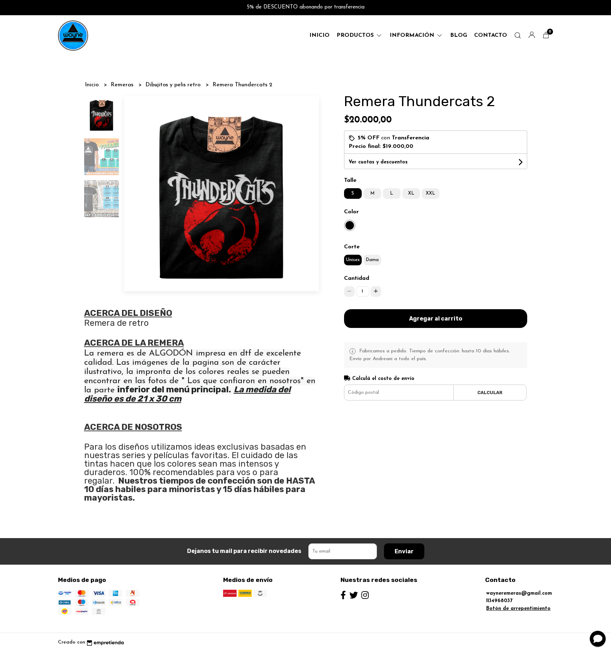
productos (356, 35)
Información (413, 35)
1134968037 (499, 601)
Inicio (319, 35)
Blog (458, 35)
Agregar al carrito (435, 318)
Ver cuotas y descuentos (378, 162)
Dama (372, 260)
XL (411, 193)
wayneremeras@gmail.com (519, 593)
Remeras (123, 85)
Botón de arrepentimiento (518, 608)
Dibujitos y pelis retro (173, 85)
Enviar (404, 551)
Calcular (489, 392)
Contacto (490, 35)
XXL (430, 193)
